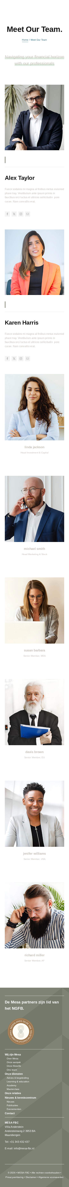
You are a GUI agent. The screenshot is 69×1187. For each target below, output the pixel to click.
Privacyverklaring (14, 1177)
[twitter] (14, 214)
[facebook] (7, 214)
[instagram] (20, 214)
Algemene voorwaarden (51, 1177)
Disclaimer (31, 1177)
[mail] (27, 214)
